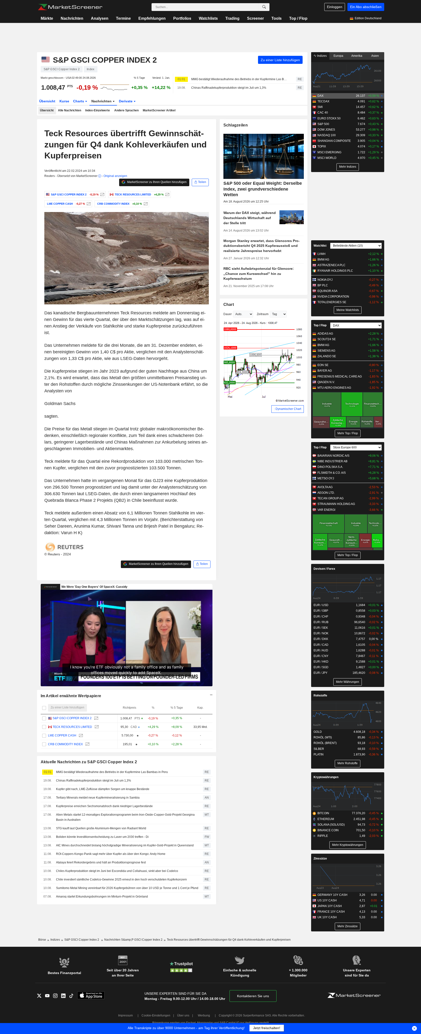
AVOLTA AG (325, 487)
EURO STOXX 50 (329, 118)
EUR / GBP (321, 610)
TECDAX (323, 101)
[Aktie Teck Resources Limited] (166, 194)
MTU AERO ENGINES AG (334, 387)
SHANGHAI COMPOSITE (334, 141)
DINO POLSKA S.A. (330, 467)
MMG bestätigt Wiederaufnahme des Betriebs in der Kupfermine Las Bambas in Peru (239, 79)
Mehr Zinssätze (347, 926)
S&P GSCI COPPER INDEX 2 (72, 718)
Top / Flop (298, 18)
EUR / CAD (321, 645)
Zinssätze (320, 858)
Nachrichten (72, 18)
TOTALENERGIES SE (331, 302)
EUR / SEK (321, 627)
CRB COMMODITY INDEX (65, 744)
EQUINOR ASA (327, 291)
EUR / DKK (321, 639)
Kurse (64, 101)
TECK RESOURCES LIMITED (72, 727)
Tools (276, 18)
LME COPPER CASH (62, 735)
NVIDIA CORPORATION (333, 296)
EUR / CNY (321, 656)
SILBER (319, 749)
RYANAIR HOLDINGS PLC (335, 270)
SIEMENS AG (326, 350)
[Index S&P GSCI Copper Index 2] (101, 194)
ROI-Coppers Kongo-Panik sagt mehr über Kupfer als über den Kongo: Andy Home (110, 854)
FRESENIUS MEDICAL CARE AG (339, 376)
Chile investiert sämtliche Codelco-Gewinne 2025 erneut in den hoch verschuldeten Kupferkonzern (121, 879)
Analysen (99, 18)
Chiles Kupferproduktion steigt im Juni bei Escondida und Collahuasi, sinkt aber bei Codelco (117, 871)
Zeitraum (262, 314)
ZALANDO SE (326, 356)
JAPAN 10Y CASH (329, 906)
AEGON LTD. (326, 492)
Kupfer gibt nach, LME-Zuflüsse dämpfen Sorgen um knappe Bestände (102, 789)
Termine (123, 18)
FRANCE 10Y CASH (331, 911)
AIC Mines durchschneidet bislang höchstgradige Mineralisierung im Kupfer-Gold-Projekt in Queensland (125, 845)
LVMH (321, 254)
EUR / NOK (321, 633)
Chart (228, 304)
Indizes (321, 56)
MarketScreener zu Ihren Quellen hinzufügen (156, 182)
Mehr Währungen (347, 682)
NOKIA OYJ (325, 279)
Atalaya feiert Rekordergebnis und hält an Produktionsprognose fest (101, 862)
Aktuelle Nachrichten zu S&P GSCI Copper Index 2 (89, 762)
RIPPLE (322, 836)
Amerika (356, 56)
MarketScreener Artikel (159, 110)
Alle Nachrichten (69, 110)
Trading (232, 18)
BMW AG (323, 259)
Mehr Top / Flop (347, 433)
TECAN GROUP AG (330, 498)
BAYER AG (324, 370)
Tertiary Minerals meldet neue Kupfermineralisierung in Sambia (98, 797)
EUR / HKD (321, 661)
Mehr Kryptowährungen (347, 845)
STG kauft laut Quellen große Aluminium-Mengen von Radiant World (101, 828)
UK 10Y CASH (327, 917)
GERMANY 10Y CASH (332, 895)
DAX (320, 95)
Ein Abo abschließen (366, 7)
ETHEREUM (325, 819)
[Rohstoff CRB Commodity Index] (145, 204)
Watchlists (208, 18)
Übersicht (47, 101)
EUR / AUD (321, 650)
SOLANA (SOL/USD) (331, 824)
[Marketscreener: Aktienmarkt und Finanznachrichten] (70, 7)
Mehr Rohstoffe (347, 763)
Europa (338, 56)
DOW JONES (326, 129)
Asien (375, 56)
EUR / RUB (321, 622)
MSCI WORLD (326, 158)
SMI (320, 107)
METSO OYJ (325, 478)
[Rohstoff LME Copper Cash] (88, 204)
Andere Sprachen (126, 110)
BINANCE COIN (328, 830)
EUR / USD (321, 605)
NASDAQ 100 (326, 135)
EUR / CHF (321, 616)
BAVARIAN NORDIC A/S (333, 455)
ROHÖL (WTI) (323, 737)
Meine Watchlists (347, 310)
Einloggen (334, 7)
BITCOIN (323, 813)
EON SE (322, 365)
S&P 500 (323, 124)
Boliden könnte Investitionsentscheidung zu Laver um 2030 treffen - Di (102, 837)
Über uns (183, 1015)
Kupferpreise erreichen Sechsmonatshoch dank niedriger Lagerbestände (104, 806)
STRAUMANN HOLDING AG (336, 504)
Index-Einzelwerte (97, 110)
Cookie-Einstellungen (156, 1015)
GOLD (318, 732)
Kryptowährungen (326, 777)
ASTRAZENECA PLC (331, 265)
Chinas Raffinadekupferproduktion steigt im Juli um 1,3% (228, 87)
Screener (255, 18)
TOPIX (321, 146)
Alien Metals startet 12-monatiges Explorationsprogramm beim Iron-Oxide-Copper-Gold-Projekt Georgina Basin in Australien (125, 817)
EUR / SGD (321, 667)
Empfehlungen (152, 18)
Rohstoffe (320, 695)
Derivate (126, 101)
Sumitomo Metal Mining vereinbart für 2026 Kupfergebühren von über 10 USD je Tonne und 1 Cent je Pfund (127, 888)
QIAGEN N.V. (326, 382)
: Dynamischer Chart (287, 409)
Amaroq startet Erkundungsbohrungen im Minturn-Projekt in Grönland (102, 896)
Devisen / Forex (324, 568)
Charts (79, 101)
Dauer (227, 314)
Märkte (47, 18)
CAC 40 (322, 112)
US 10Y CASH (327, 900)
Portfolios (182, 18)
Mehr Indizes (347, 166)
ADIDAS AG (325, 333)
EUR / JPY (320, 673)
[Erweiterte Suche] (264, 7)
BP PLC (322, 285)
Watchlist (320, 245)
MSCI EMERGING (329, 152)
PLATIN (319, 754)
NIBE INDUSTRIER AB (332, 461)
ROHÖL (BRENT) (325, 743)
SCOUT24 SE (326, 339)
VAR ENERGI (326, 510)
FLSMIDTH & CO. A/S (331, 472)
